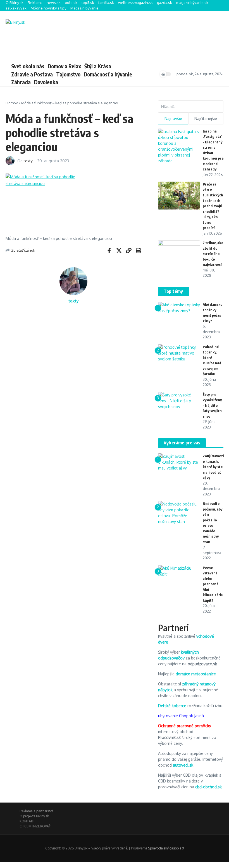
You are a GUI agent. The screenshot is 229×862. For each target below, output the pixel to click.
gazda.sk (164, 2)
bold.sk (71, 2)
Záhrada (21, 82)
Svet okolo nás (27, 66)
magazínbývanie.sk (192, 2)
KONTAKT (27, 821)
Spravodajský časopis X (166, 848)
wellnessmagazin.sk (135, 2)
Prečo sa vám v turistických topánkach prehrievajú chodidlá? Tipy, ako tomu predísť (213, 206)
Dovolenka (46, 82)
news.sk (54, 2)
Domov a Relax (64, 66)
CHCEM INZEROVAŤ (35, 826)
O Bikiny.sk (14, 2)
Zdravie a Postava (32, 74)
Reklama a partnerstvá (37, 811)
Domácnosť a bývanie (108, 74)
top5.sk (88, 2)
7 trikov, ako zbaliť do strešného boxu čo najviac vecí (213, 253)
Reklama (35, 2)
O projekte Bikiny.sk (34, 816)
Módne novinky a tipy (48, 8)
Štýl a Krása (97, 66)
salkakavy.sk (16, 8)
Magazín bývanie (84, 8)
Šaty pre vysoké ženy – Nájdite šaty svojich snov (212, 405)
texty (28, 160)
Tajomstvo (68, 74)
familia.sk (106, 2)
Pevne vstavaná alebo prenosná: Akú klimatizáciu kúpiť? (213, 584)
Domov (12, 103)
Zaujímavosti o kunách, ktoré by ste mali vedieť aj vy (213, 467)
